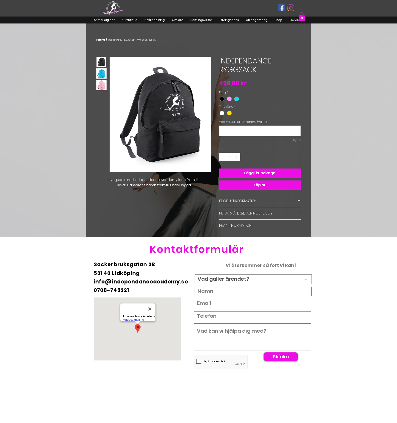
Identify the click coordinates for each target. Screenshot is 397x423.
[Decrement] (223, 157)
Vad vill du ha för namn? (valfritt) (243, 122)
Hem (100, 40)
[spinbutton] (230, 157)
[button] (301, 16)
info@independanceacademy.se (141, 281)
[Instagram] (290, 7)
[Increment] (237, 157)
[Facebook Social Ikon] (281, 7)
